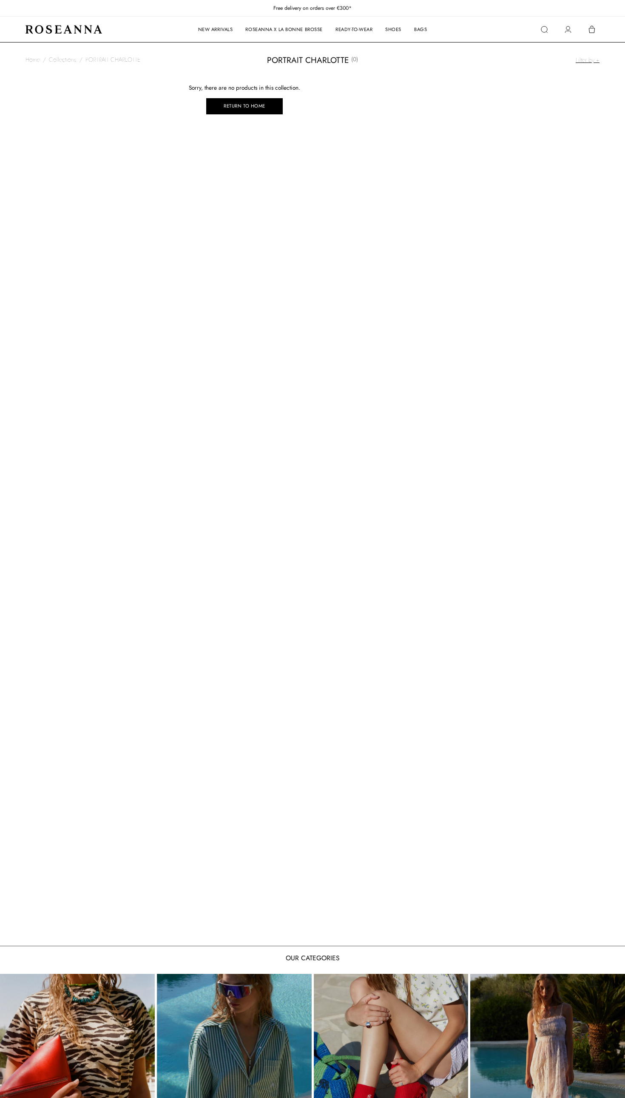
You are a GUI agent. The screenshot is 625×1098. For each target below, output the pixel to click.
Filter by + (587, 60)
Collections (63, 59)
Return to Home (244, 105)
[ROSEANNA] (64, 29)
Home (33, 59)
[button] (544, 29)
